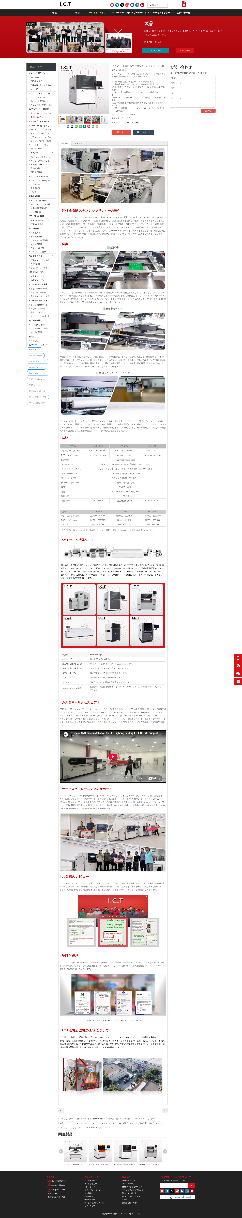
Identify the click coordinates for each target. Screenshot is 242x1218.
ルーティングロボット (40, 316)
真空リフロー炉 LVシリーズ (42, 105)
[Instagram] (137, 5)
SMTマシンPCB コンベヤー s (40, 379)
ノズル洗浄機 (36, 244)
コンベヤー (35, 184)
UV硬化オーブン (37, 280)
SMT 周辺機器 (37, 148)
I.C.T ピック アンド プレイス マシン (43, 144)
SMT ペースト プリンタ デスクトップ (99, 1123)
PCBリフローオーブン (38, 397)
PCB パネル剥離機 (36, 216)
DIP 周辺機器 (36, 172)
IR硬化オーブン (37, 276)
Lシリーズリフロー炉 (40, 97)
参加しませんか (90, 1183)
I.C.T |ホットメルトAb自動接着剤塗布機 (75, 1164)
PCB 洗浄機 (35, 233)
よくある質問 (78, 143)
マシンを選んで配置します (132, 1190)
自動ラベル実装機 (38, 292)
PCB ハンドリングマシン (39, 176)
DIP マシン (33, 152)
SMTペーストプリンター (145, 1119)
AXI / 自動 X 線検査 (39, 208)
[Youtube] (112, 5)
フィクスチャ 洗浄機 (39, 240)
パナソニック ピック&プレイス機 (43, 137)
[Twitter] (122, 5)
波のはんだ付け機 (129, 1193)
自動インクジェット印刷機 (42, 296)
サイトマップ (89, 1206)
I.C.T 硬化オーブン (36, 272)
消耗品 (31, 336)
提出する (208, 111)
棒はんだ (34, 341)
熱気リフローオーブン (38, 373)
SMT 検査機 (36, 212)
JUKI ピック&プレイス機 (41, 129)
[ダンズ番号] (177, 1197)
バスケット (145, 132)
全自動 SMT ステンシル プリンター (43, 117)
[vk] (127, 5)
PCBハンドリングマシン (132, 1196)
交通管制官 (35, 188)
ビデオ (125, 1199)
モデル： (115, 114)
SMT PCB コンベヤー (37, 361)
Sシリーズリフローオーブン (42, 101)
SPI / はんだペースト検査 (41, 204)
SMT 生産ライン (37, 77)
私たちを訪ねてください (57, 1197)
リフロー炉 (33, 89)
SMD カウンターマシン (40, 324)
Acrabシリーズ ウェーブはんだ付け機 (43, 157)
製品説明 (64, 143)
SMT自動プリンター (127, 1123)
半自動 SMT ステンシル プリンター (43, 113)
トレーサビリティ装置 (38, 284)
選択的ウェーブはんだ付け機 (43, 164)
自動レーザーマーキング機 (42, 288)
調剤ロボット (36, 312)
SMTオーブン (34, 349)
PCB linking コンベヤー (38, 391)
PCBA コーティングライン (42, 85)
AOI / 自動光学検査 (39, 200)
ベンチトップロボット (38, 300)
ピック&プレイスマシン (39, 121)
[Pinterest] (142, 5)
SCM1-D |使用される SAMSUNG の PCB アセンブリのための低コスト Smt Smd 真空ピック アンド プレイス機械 (150, 1164)
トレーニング (89, 1187)
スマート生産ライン (37, 73)
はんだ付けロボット (39, 305)
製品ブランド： (118, 118)
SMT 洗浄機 (34, 228)
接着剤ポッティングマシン (42, 268)
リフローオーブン (129, 1183)
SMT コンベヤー (35, 385)
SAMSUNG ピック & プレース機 (43, 126)
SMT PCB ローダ (35, 355)
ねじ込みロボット (38, 308)
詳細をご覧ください (130, 1203)
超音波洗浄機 (36, 236)
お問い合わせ (185, 50)
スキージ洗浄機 (37, 248)
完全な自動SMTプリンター (150, 1123)
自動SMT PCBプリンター (70, 1123)
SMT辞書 (88, 1193)
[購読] (191, 1185)
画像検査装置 (34, 196)
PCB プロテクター (36, 256)
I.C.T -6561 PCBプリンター (97, 1128)
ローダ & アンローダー (40, 180)
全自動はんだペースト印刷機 (119, 1119)
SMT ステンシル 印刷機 (39, 109)
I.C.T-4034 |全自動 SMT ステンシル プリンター (100, 1164)
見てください (155, 50)
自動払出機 (35, 264)
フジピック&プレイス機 (41, 141)
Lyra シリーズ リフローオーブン (43, 93)
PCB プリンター (66, 1119)
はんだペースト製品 (39, 328)
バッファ (34, 192)
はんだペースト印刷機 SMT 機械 (90, 1119)
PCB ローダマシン (36, 367)
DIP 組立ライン (37, 81)
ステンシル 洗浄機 (38, 251)
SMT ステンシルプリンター (71, 1128)
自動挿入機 (35, 168)
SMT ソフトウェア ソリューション (42, 345)
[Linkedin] (117, 5)
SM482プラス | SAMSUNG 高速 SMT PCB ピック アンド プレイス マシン (125, 1164)
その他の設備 (36, 332)
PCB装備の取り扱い (37, 403)
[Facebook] (132, 5)
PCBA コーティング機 (40, 260)
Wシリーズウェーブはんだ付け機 (43, 161)
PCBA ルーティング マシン (42, 220)
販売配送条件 (89, 1199)
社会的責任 (88, 1196)
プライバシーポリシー (93, 1190)
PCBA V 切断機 (37, 224)
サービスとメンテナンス (94, 1203)
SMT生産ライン (128, 1180)
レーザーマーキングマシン (122, 687)
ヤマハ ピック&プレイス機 (42, 133)
